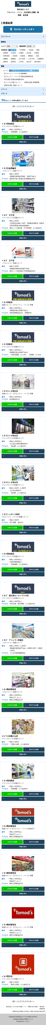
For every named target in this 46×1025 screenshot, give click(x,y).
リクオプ (26, 1021)
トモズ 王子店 (8, 215)
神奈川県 (42, 1011)
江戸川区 (22, 59)
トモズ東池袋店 (8, 124)
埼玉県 (26, 1011)
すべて (13, 50)
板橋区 (5, 59)
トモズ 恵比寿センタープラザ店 (15, 596)
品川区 (29, 53)
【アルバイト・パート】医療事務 (15, 73)
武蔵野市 (41, 59)
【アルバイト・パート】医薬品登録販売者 (18, 76)
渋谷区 (15, 56)
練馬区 (13, 59)
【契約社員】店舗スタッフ (12, 85)
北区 (37, 56)
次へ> (32, 106)
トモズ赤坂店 (7, 302)
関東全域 (15, 1011)
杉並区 (22, 56)
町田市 (13, 62)
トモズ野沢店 (7, 976)
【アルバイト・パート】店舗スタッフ (25, 70)
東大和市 (37, 62)
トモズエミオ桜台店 (10, 391)
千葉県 (31, 1011)
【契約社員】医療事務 (31, 82)
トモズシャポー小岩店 (11, 514)
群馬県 (21, 1011)
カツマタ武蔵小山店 (10, 736)
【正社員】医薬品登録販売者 (13, 79)
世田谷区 (6, 56)
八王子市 (31, 59)
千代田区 (22, 50)
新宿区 (5, 53)
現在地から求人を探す (24, 29)
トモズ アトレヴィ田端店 (12, 640)
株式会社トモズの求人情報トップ (16, 1006)
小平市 (21, 62)
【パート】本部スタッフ (12, 82)
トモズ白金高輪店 (9, 168)
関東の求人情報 (33, 1006)
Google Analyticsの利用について (23, 1019)
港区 (38, 50)
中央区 (31, 50)
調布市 (5, 62)
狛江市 (29, 62)
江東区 (21, 53)
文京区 (13, 53)
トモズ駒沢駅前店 (9, 689)
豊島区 (30, 56)
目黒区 (36, 53)
